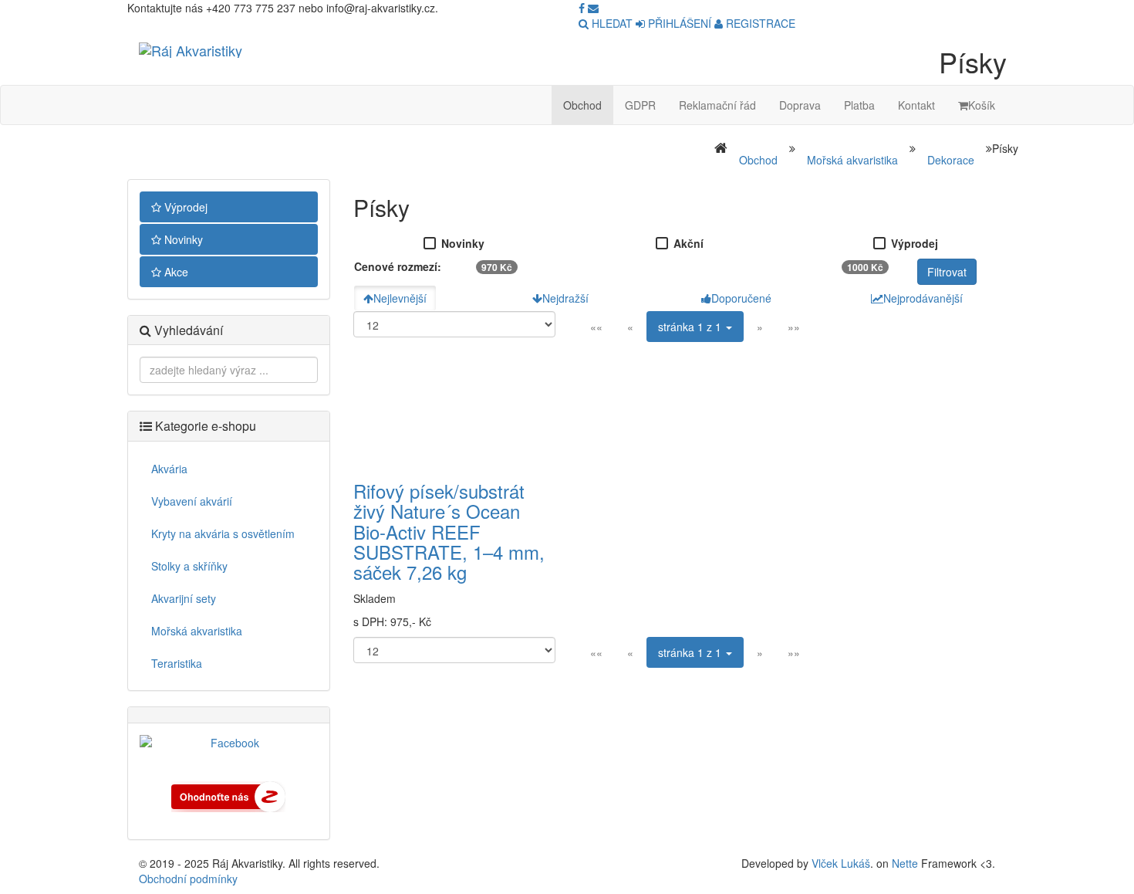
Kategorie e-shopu (204, 426)
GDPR (640, 105)
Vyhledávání (187, 330)
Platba (859, 105)
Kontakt (916, 105)
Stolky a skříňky (189, 566)
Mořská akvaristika (852, 160)
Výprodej (184, 207)
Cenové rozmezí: (397, 266)
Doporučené (741, 298)
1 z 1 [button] (691, 326)
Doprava (800, 105)
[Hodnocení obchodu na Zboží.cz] (228, 794)
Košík (981, 105)
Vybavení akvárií (191, 501)
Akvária (169, 468)
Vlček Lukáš (841, 863)
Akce (174, 271)
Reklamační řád (717, 105)
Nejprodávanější (923, 298)
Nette (905, 863)
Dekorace (950, 160)
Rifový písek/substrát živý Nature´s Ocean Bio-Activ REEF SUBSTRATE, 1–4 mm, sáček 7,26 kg (449, 531)
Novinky (182, 239)
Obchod (582, 105)
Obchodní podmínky (188, 878)
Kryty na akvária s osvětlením (223, 533)
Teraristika (176, 663)
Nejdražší (565, 298)
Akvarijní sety (183, 598)
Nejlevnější (400, 298)
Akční (688, 243)
